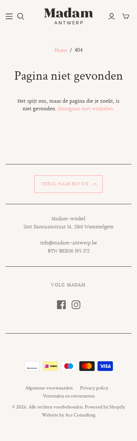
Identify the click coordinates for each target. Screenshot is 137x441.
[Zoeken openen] (20, 16)
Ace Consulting (80, 415)
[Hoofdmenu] (9, 16)
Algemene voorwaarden (49, 388)
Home (60, 50)
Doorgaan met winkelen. (86, 109)
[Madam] (68, 14)
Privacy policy (94, 388)
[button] (68, 184)
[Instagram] (76, 304)
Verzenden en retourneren (69, 396)
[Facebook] (61, 304)
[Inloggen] (111, 16)
